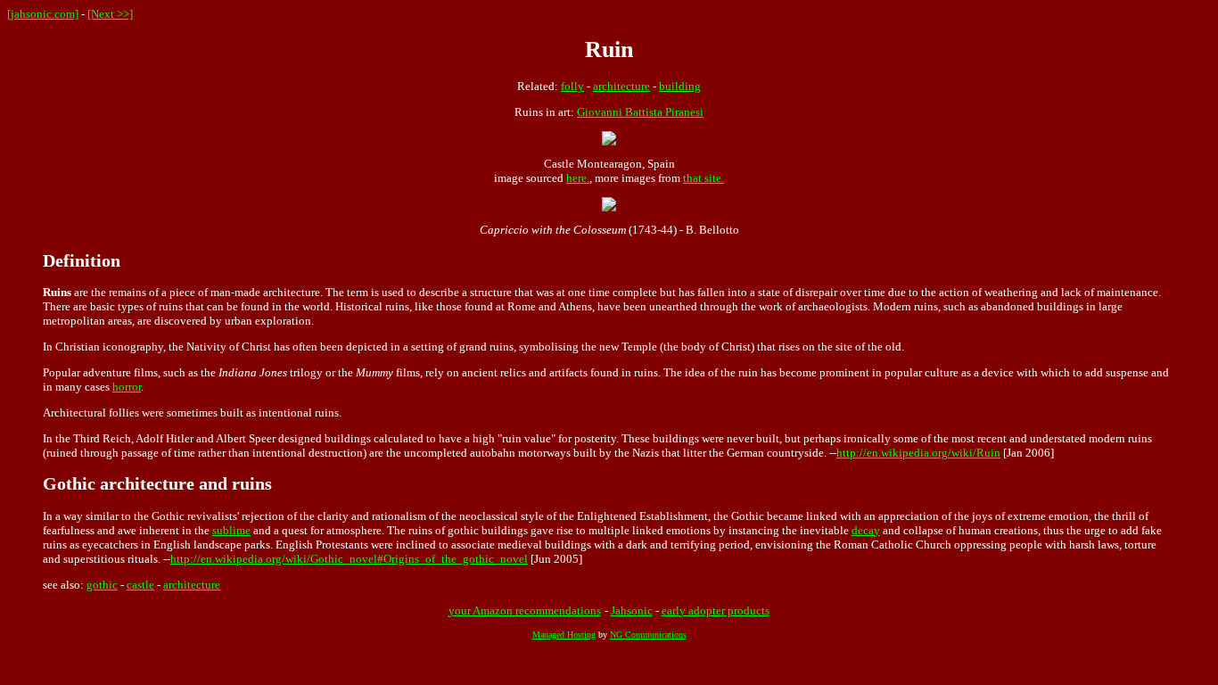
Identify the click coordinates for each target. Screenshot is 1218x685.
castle (140, 584)
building (680, 86)
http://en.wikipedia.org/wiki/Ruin (918, 452)
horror (126, 386)
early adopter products (715, 610)
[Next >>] (110, 14)
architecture (621, 86)
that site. (703, 178)
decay (866, 530)
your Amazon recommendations (525, 610)
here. (577, 178)
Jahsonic (632, 610)
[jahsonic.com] (42, 14)
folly (572, 86)
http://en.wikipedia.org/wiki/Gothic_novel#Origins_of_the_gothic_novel (349, 558)
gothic (102, 584)
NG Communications (648, 635)
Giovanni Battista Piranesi (640, 112)
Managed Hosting (564, 635)
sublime (231, 530)
